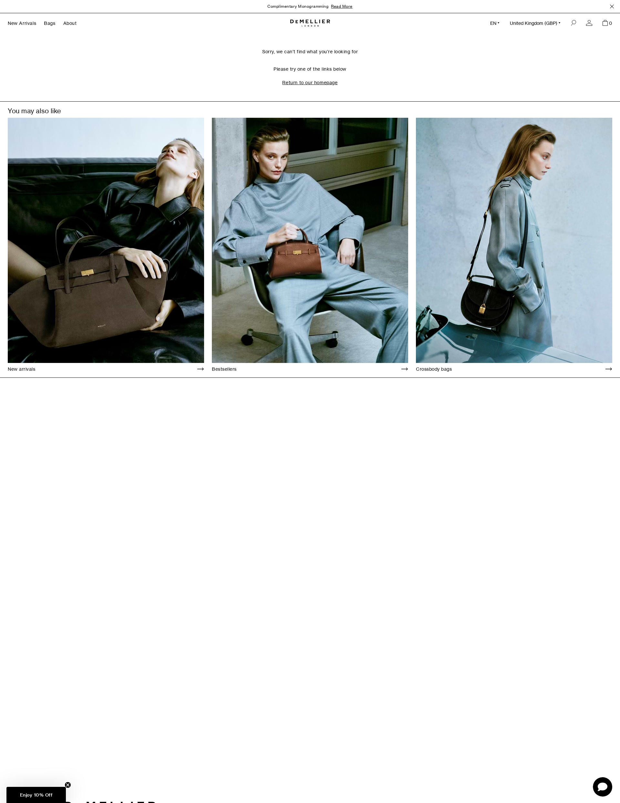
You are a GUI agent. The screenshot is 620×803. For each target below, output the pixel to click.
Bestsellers (224, 369)
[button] (36, 795)
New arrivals (21, 369)
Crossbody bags (434, 369)
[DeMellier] (310, 23)
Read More (342, 6)
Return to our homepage (309, 82)
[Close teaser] (68, 785)
